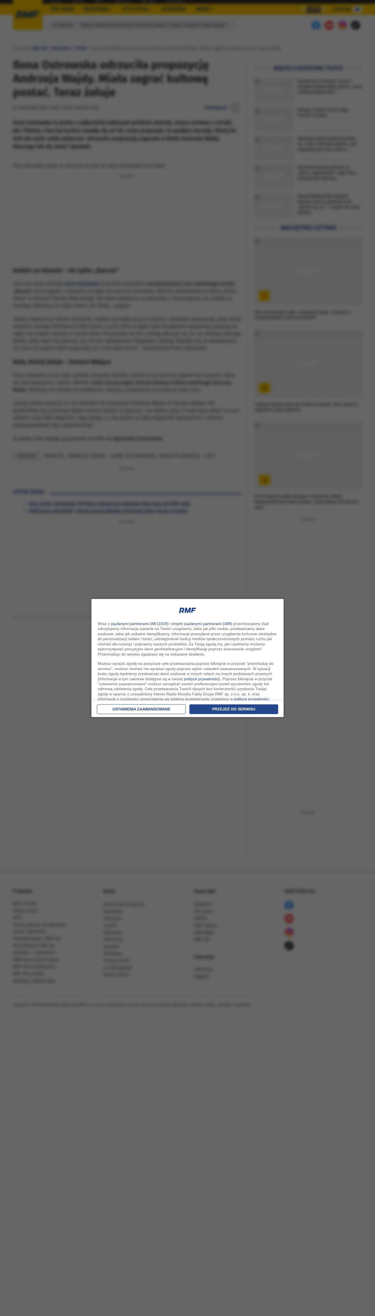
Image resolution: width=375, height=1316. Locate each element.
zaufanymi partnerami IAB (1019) (140, 623)
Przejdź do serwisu (233, 709)
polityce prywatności (201, 679)
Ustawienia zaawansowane (141, 709)
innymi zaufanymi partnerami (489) (202, 623)
